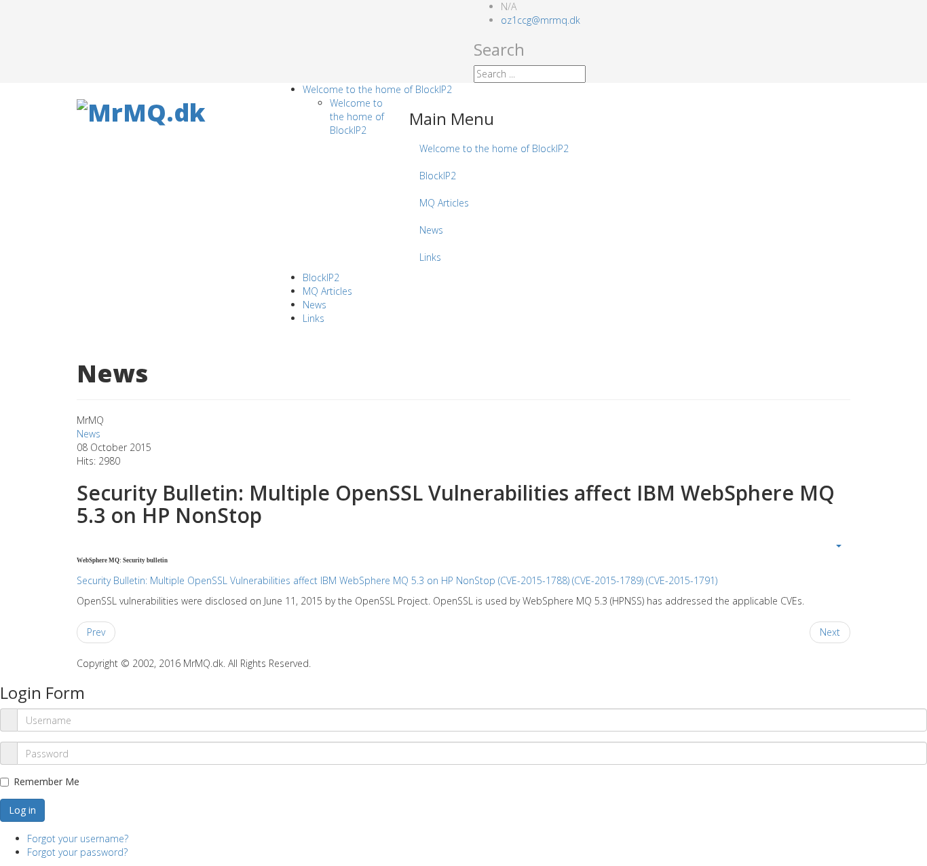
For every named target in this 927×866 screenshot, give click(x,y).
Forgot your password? (77, 852)
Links (430, 257)
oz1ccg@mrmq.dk (540, 20)
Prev (96, 632)
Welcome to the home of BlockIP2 (377, 89)
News (431, 229)
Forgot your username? (77, 838)
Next (830, 632)
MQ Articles (444, 202)
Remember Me (46, 781)
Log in (22, 810)
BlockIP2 (437, 175)
